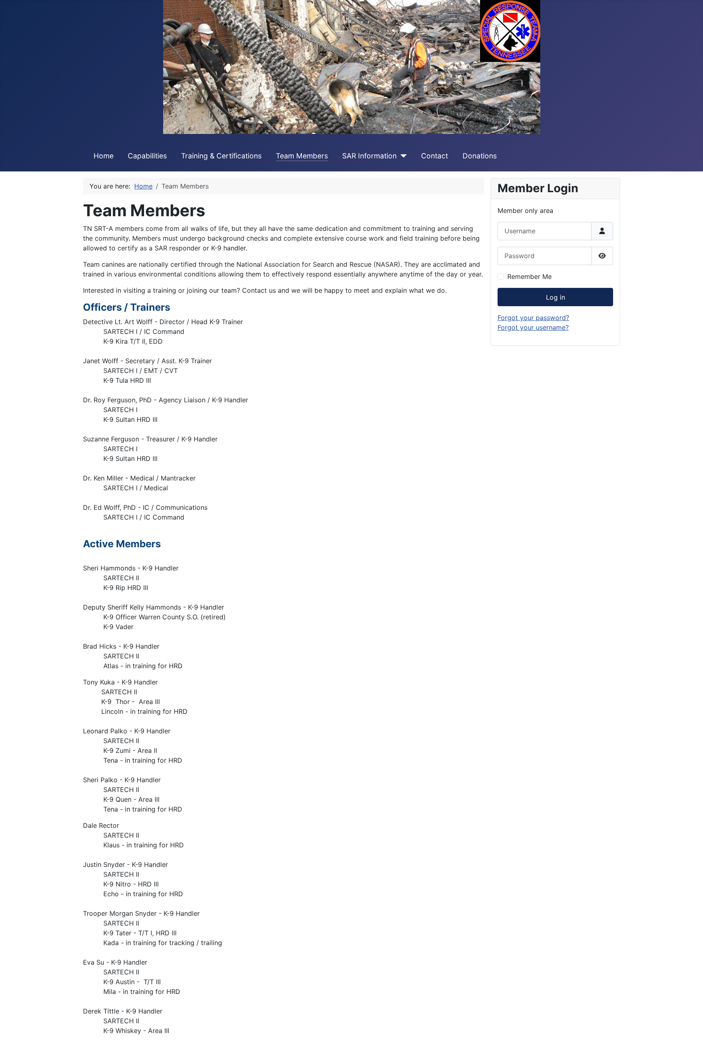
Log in (555, 297)
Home (104, 155)
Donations (480, 155)
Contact (434, 155)
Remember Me (529, 276)
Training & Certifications (221, 155)
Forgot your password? (533, 318)
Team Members (302, 155)
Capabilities (147, 155)
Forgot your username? (533, 327)
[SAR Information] (402, 156)
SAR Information (369, 155)
